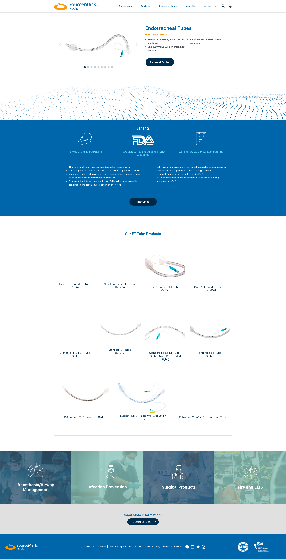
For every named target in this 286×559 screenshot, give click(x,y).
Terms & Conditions (172, 546)
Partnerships (125, 6)
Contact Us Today (142, 521)
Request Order (160, 62)
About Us (190, 6)
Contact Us (210, 6)
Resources (143, 201)
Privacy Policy (153, 546)
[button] (223, 6)
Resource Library (168, 6)
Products (145, 6)
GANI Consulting (135, 546)
